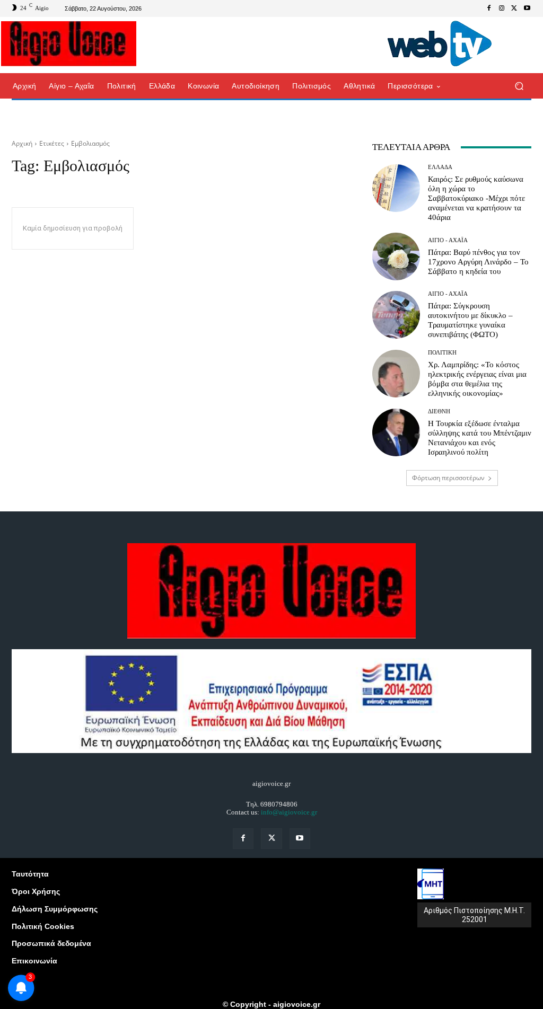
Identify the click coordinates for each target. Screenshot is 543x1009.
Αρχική (22, 143)
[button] (518, 86)
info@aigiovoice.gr (289, 812)
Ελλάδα (440, 167)
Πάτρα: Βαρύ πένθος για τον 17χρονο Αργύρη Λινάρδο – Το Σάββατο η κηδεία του (478, 262)
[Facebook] (489, 8)
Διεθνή (439, 411)
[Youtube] (527, 8)
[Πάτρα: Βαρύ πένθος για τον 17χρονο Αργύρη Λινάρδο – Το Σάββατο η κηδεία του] (396, 256)
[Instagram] (501, 8)
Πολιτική (442, 353)
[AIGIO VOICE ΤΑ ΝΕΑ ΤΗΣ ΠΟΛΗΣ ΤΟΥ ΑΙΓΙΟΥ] (68, 43)
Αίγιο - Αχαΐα (448, 240)
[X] (514, 8)
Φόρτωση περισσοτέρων (448, 477)
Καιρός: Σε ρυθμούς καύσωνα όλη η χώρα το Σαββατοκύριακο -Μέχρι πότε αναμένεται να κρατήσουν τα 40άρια (476, 198)
